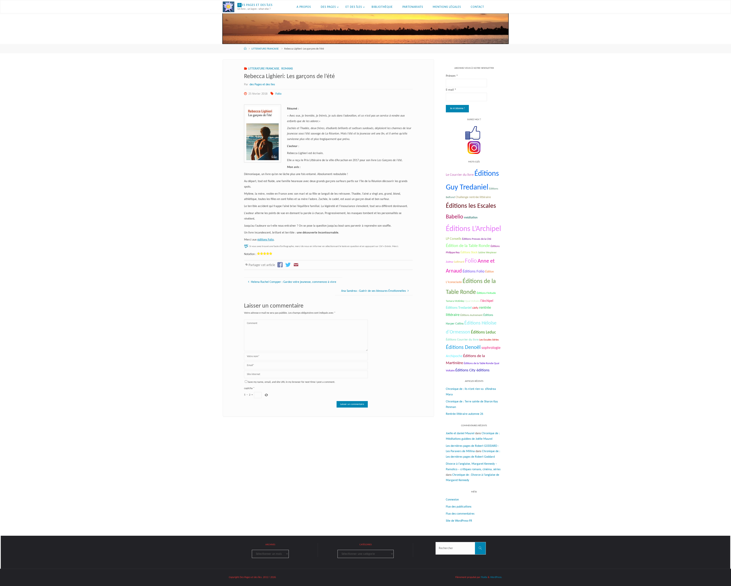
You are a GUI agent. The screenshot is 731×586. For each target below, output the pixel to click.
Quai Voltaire (472, 301)
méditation (470, 217)
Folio (278, 93)
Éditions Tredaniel (459, 308)
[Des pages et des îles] (228, 6)
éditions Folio (265, 239)
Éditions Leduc (483, 332)
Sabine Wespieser (487, 252)
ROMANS (287, 68)
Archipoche (454, 356)
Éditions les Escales (471, 206)
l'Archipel (486, 301)
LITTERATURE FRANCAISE (265, 48)
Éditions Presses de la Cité (476, 239)
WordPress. (496, 577)
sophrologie (490, 348)
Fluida (483, 577)
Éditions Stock (468, 252)
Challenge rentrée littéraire (473, 197)
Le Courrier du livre (460, 175)
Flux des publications (458, 506)
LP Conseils (453, 239)
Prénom (452, 76)
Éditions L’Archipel (473, 229)
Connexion (452, 499)
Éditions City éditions (472, 370)
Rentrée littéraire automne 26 (464, 414)
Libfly (475, 308)
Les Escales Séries (489, 339)
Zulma (449, 262)
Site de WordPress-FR (459, 520)
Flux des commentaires (460, 513)
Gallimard (459, 262)
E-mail (451, 89)
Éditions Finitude (486, 293)
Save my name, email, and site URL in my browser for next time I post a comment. (291, 382)
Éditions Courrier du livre (462, 339)
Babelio (454, 217)
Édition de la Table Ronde (468, 246)
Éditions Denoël (463, 347)
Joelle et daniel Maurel (460, 433)
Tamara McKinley (455, 301)
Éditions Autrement (471, 315)
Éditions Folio (473, 271)
